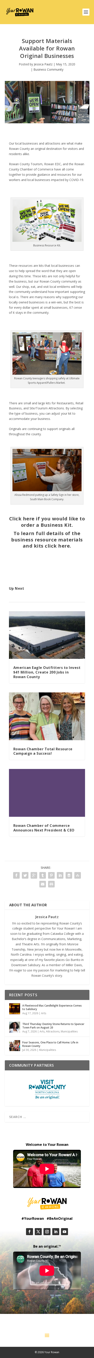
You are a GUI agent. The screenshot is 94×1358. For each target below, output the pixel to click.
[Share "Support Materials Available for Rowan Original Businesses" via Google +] (34, 875)
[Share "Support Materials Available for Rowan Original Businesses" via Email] (42, 884)
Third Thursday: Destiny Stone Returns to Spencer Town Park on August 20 (53, 1025)
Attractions (52, 1031)
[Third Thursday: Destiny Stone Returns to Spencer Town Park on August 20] (14, 1027)
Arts (43, 1013)
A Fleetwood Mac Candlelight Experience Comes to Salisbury (52, 1007)
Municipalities (69, 1031)
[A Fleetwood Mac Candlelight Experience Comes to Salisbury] (14, 1008)
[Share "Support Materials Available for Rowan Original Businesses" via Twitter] (25, 875)
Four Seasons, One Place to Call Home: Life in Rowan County (50, 1044)
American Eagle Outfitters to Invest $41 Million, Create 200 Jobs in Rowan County (47, 672)
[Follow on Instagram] (47, 1231)
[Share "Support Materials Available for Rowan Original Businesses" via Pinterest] (51, 875)
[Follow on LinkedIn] (55, 1231)
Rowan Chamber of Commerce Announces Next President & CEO (44, 828)
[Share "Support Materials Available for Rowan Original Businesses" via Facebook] (16, 875)
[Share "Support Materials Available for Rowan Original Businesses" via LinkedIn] (60, 875)
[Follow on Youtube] (64, 1231)
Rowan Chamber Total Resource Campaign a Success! (43, 751)
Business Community (48, 69)
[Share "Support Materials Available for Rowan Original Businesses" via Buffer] (68, 875)
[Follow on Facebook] (29, 1231)
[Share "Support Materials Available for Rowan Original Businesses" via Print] (51, 884)
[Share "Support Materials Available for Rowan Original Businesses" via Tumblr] (42, 875)
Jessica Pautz (43, 64)
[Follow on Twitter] (38, 1231)
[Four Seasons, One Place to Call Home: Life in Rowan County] (14, 1045)
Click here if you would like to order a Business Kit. (47, 521)
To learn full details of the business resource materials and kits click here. (47, 539)
